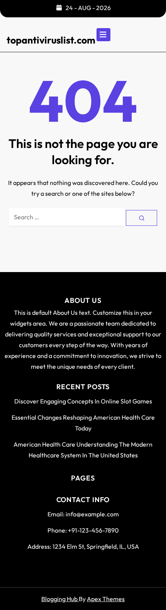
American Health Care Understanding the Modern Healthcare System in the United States (83, 449)
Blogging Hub (60, 599)
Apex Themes (106, 599)
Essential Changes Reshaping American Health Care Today (83, 422)
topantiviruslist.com (51, 40)
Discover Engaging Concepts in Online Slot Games (83, 401)
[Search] (141, 218)
